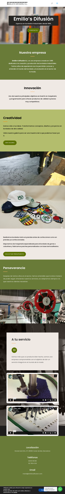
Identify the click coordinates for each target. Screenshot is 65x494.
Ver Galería (10, 143)
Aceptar (43, 490)
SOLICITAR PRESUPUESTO (14, 254)
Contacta (33, 30)
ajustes (15, 492)
